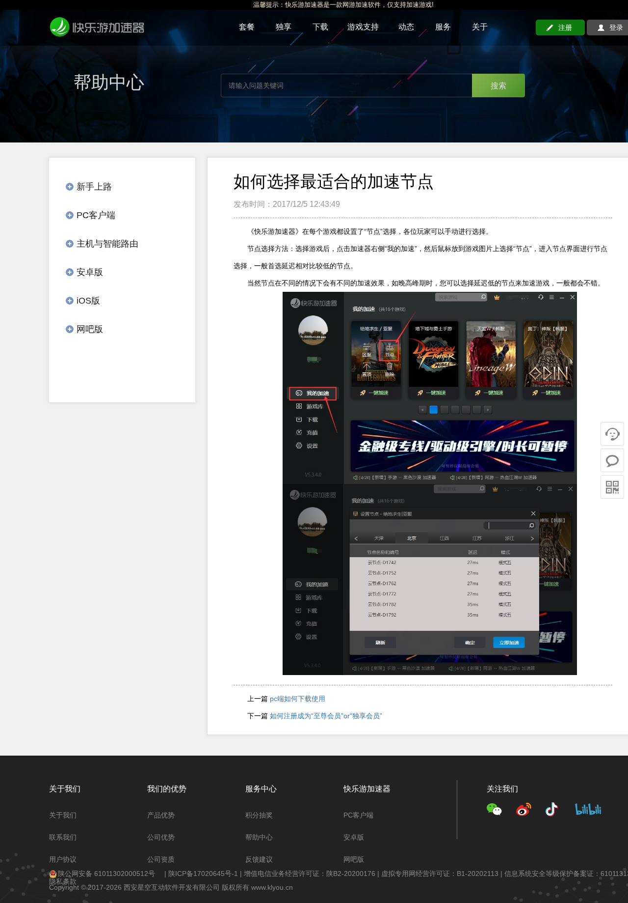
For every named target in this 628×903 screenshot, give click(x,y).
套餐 (247, 27)
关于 (480, 27)
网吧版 (353, 859)
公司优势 (161, 837)
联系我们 (63, 837)
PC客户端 (358, 815)
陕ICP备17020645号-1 (203, 873)
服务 (443, 27)
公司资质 (161, 859)
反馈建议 (259, 859)
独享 (283, 27)
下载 (320, 27)
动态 (406, 27)
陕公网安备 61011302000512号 (106, 873)
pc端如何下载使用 (297, 699)
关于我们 (63, 815)
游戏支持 (363, 27)
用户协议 (63, 859)
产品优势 (161, 815)
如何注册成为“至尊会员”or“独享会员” (326, 716)
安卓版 (353, 837)
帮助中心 (259, 837)
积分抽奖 (259, 815)
